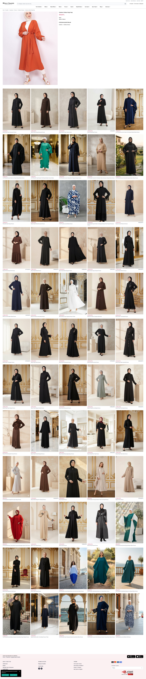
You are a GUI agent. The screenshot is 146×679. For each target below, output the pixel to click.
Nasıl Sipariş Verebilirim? (78, 665)
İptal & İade (138, 0)
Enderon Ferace (21, 10)
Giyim (71, 6)
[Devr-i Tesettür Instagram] (41, 668)
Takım (60, 6)
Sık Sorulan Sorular (78, 663)
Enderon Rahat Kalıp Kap (30, 10)
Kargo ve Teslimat (77, 667)
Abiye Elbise (52, 6)
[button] (126, 4)
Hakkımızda (128, 0)
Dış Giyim (87, 6)
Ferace (65, 6)
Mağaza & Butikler (42, 663)
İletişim (4, 665)
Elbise (46, 6)
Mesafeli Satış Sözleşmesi (8, 667)
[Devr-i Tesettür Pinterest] (39, 668)
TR (142, 0)
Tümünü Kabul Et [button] (13, 674)
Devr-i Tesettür (5, 10)
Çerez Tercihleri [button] (5, 674)
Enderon (61, 24)
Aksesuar (107, 6)
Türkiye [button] (113, 667)
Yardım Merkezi (133, 0)
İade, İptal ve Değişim (78, 669)
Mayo (101, 6)
